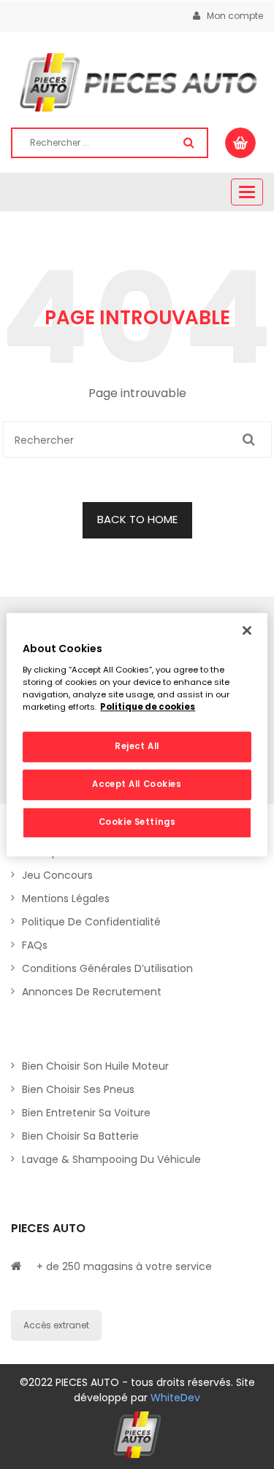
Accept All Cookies (136, 784)
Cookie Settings (137, 822)
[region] (137, 734)
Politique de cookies (147, 707)
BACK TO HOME (137, 519)
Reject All (137, 746)
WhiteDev (175, 1397)
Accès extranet (56, 1325)
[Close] (247, 630)
